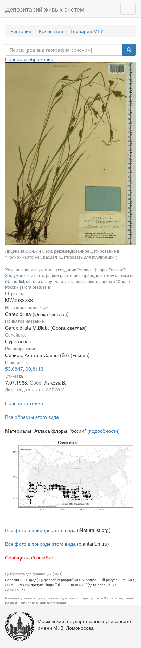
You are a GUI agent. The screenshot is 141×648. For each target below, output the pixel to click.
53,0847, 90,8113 (24, 368)
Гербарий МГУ (86, 30)
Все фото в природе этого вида (40, 530)
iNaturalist (14, 281)
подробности (103, 430)
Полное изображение (29, 59)
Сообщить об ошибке (29, 557)
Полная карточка (24, 403)
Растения (20, 30)
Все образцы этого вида (32, 416)
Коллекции (51, 30)
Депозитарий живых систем (44, 8)
